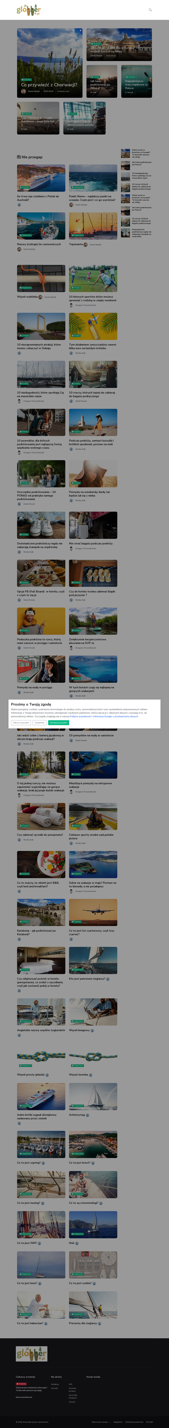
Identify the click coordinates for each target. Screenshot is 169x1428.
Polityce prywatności (81, 716)
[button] (150, 10)
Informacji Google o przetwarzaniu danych (115, 716)
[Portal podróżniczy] (29, 10)
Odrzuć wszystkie (21, 723)
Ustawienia (39, 723)
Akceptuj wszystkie (58, 723)
